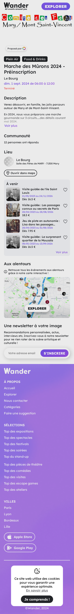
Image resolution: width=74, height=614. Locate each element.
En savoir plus (37, 590)
